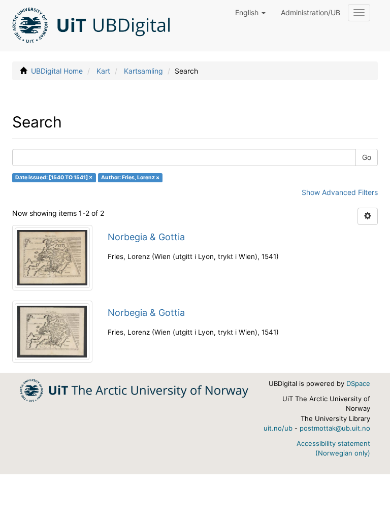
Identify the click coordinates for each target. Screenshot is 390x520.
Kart (103, 71)
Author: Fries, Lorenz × (130, 177)
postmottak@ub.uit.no (335, 428)
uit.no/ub (278, 428)
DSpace (358, 383)
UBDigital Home (57, 71)
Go (366, 157)
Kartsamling (143, 71)
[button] (250, 12)
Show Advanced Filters (340, 192)
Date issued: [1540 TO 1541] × (53, 177)
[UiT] (134, 389)
